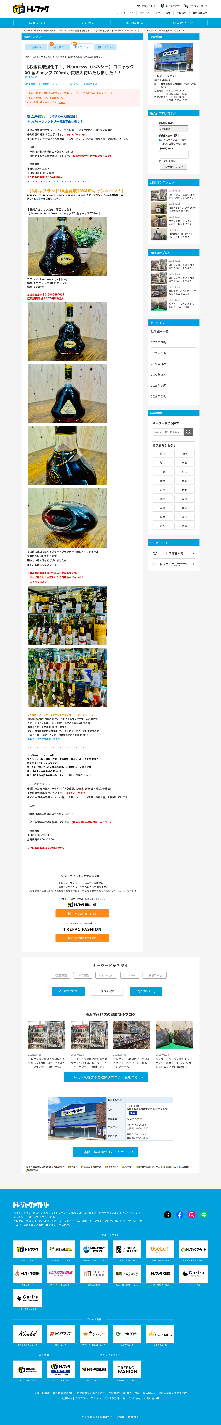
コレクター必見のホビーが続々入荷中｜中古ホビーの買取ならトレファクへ (131, 1063)
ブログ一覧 (107, 991)
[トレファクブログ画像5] (67, 547)
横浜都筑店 (33, 1170)
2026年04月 (159, 385)
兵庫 (162, 499)
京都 (184, 490)
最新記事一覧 (160, 331)
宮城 (162, 508)
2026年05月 (159, 374)
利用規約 (67, 1398)
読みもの (145, 13)
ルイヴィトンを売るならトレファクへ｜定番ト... (181, 305)
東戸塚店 (128, 1166)
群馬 (184, 472)
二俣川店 (61, 1166)
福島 (184, 499)
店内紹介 (59, 47)
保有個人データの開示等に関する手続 (165, 1393)
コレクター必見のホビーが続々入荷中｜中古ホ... (182, 292)
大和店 (99, 1166)
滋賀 (162, 490)
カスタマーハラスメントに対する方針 (97, 1398)
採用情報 (182, 13)
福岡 (162, 526)
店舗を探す (37, 23)
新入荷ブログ (183, 23)
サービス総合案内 (171, 553)
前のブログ (70, 991)
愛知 (184, 508)
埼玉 (162, 463)
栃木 (162, 481)
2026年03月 (159, 396)
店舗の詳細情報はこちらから (106, 1152)
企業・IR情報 (163, 13)
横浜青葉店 (114, 1166)
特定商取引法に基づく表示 (124, 1393)
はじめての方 (173, 6)
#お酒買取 (44, 84)
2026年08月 (159, 342)
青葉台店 (186, 1166)
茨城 (184, 463)
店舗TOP (36, 47)
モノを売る (86, 23)
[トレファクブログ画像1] (67, 275)
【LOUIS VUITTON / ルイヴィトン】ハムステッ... (182, 235)
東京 (162, 454)
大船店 (75, 1166)
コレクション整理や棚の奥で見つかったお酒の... (181, 196)
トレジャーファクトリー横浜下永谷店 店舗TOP (73, 30)
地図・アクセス (105, 47)
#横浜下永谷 (91, 84)
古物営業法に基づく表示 (91, 1393)
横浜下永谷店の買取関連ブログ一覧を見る (105, 1077)
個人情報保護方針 (63, 1393)
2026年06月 (159, 364)
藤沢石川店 (171, 1166)
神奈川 (184, 454)
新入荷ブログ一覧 (44, 30)
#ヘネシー (75, 84)
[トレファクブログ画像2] (67, 360)
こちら (62, 97)
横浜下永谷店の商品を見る (82, 913)
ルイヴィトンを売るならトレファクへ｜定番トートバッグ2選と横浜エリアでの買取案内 (174, 1063)
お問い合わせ (151, 1398)
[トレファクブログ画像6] (67, 644)
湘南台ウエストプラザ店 (149, 1166)
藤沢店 (87, 1166)
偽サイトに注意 (131, 1398)
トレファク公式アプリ (174, 564)
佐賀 (184, 526)
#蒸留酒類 (30, 84)
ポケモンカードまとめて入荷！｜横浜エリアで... (181, 222)
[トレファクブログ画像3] (67, 422)
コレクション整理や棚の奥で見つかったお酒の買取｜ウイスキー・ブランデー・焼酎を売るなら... (46, 1063)
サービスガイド (125, 13)
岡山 (184, 517)
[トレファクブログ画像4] (67, 485)
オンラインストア (198, 6)
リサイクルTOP (28, 30)
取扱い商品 (134, 23)
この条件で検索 (174, 167)
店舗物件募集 (200, 13)
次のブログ (143, 991)
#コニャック (59, 84)
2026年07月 (159, 353)
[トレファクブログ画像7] (67, 707)
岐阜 (162, 517)
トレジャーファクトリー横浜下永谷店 (168, 78)
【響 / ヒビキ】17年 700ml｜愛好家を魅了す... (182, 209)
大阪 (184, 481)
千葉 (162, 472)
